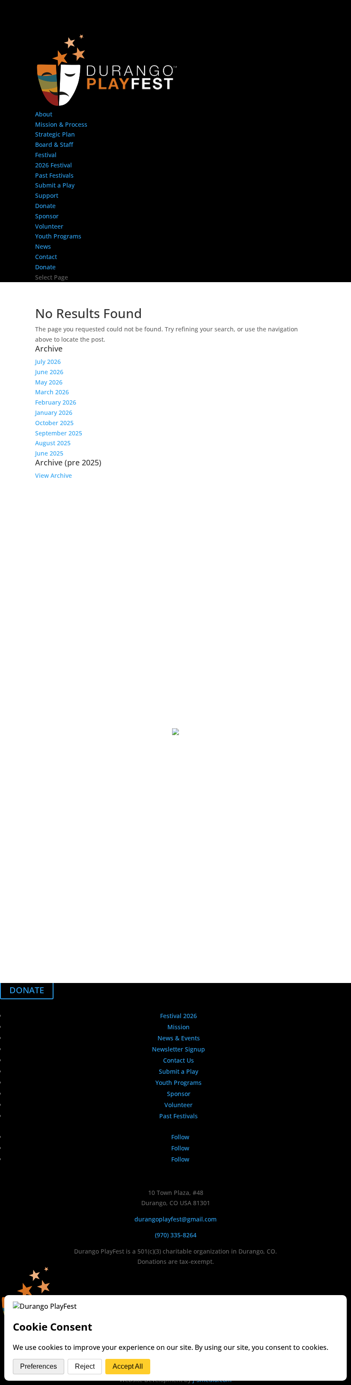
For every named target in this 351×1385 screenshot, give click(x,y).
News (43, 246)
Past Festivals (54, 175)
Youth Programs (58, 236)
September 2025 (58, 433)
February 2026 (55, 402)
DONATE (26, 990)
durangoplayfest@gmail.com (175, 1219)
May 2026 (48, 382)
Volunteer (49, 226)
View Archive (53, 475)
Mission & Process (61, 124)
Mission (178, 1027)
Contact (46, 257)
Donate (45, 206)
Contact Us (178, 1060)
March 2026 (52, 392)
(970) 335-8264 (175, 1235)
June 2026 (49, 372)
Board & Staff (54, 144)
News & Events (179, 1038)
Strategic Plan (55, 134)
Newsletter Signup (178, 1049)
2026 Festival (53, 165)
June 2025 (49, 453)
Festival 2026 (178, 1016)
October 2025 (54, 423)
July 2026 (48, 361)
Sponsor (47, 216)
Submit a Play (54, 185)
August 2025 (53, 443)
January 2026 (53, 412)
